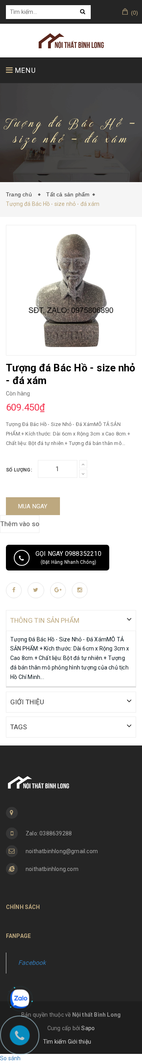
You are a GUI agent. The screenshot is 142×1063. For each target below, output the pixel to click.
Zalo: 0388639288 (49, 833)
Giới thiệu (79, 1041)
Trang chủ (20, 194)
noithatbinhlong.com (52, 869)
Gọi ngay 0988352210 (68, 557)
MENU (24, 70)
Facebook (32, 962)
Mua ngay (33, 506)
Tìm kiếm (55, 1041)
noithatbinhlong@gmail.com (62, 851)
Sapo (88, 1028)
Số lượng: (19, 470)
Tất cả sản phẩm (68, 194)
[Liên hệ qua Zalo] (20, 999)
